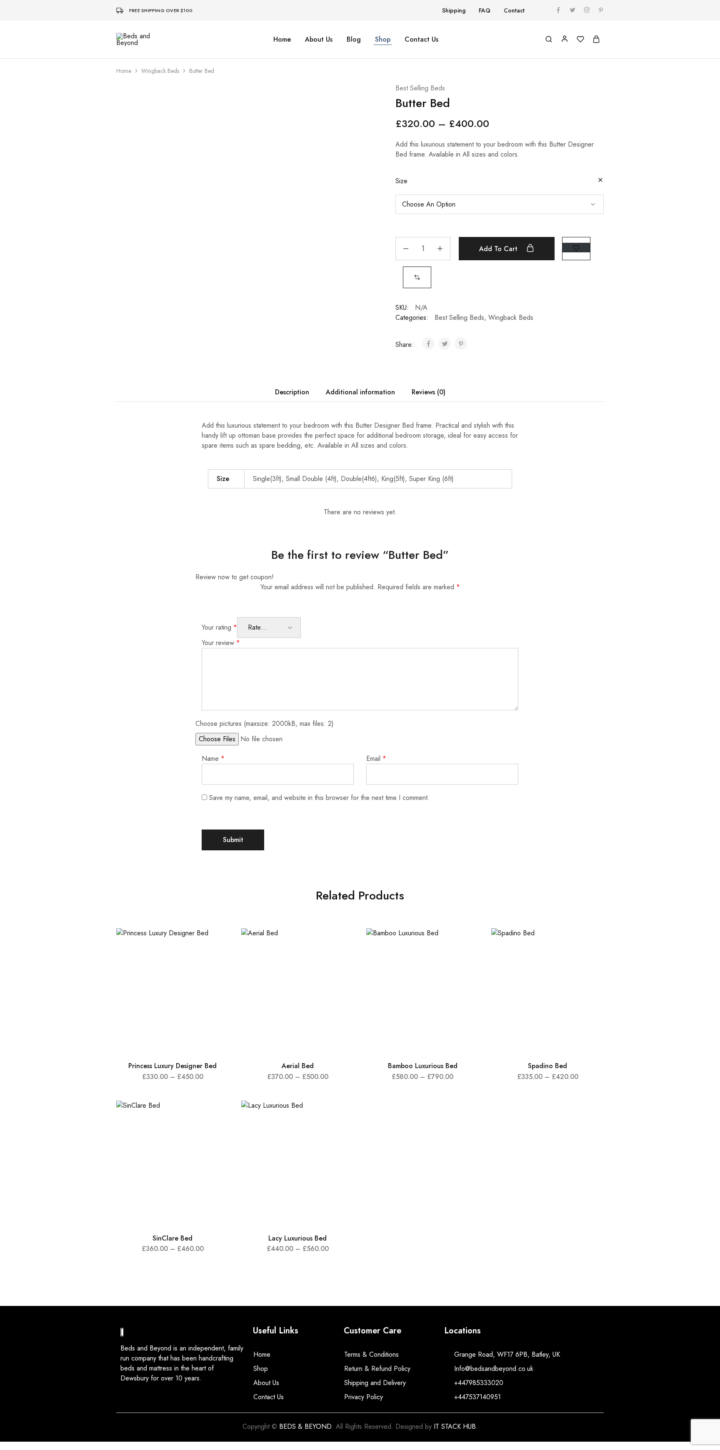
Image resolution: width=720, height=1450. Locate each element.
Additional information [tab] (360, 392)
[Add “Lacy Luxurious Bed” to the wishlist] (340, 1117)
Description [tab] (292, 392)
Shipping (453, 10)
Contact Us (421, 39)
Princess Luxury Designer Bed (172, 1066)
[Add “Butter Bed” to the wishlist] (576, 247)
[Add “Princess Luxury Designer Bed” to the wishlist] (215, 945)
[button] (417, 277)
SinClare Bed (172, 1238)
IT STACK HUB (455, 1426)
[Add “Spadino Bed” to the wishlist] (590, 945)
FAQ (484, 10)
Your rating (219, 627)
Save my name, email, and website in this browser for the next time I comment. (319, 797)
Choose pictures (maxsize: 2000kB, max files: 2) (264, 723)
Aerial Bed (298, 1066)
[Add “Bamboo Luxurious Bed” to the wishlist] (465, 945)
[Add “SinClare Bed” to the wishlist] (215, 1117)
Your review (221, 643)
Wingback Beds (160, 71)
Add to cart (499, 249)
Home (282, 39)
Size (401, 181)
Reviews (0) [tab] (428, 392)
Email (376, 758)
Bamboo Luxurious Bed (423, 1066)
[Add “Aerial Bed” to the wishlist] (340, 945)
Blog (354, 39)
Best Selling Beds (420, 88)
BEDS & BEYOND (305, 1426)
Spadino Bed (547, 1066)
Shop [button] (382, 39)
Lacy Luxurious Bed (297, 1238)
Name (213, 758)
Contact (514, 10)
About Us (318, 39)
